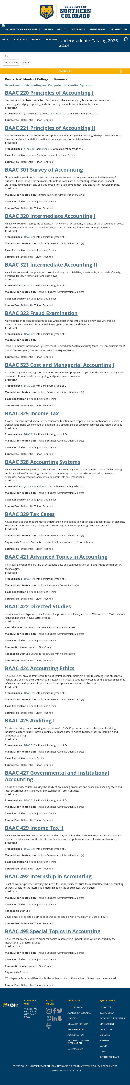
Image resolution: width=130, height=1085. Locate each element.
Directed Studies (38, 606)
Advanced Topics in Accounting (56, 556)
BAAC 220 (46, 148)
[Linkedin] (54, 1018)
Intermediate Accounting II (51, 264)
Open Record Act (109, 1056)
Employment (107, 1023)
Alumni (36, 39)
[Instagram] (48, 1011)
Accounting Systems (42, 461)
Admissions (97, 29)
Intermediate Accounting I (50, 215)
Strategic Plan (76, 1029)
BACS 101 (61, 113)
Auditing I (30, 720)
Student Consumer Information (78, 1042)
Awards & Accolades (79, 1012)
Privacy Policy (20, 1066)
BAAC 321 (29, 578)
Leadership (74, 1018)
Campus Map (107, 1012)
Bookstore (106, 1007)
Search (25, 62)
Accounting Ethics (39, 668)
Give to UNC (106, 1029)
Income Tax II (34, 827)
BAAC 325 (29, 848)
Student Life (118, 29)
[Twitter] (59, 1011)
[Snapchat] (59, 1018)
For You (51, 39)
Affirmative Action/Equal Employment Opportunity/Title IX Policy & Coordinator (73, 1066)
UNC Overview (75, 1007)
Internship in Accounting (48, 876)
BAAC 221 (29, 237)
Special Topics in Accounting (52, 931)
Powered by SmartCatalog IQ (65, 1070)
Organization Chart (79, 1023)
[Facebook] (54, 1011)
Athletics (20, 39)
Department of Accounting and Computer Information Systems (48, 85)
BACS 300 (30, 486)
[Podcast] (48, 1026)
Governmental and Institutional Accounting (57, 776)
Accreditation (76, 1034)
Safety (103, 1045)
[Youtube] (48, 1018)
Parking (104, 1040)
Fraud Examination (41, 313)
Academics (78, 29)
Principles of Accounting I (49, 92)
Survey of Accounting (44, 169)
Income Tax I (33, 413)
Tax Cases (30, 514)
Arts (5, 39)
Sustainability (75, 1048)
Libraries (105, 1034)
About (61, 29)
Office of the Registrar (113, 1018)
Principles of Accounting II (50, 127)
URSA (103, 1051)
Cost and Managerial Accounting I (59, 364)
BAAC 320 (29, 285)
